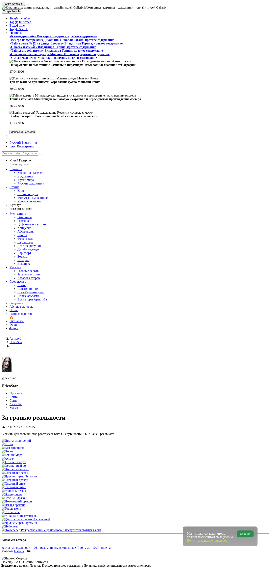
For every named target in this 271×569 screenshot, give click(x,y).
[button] (20, 18)
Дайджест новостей (23, 131)
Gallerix (19, 551)
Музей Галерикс (21, 162)
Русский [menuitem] (15, 142)
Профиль (16, 393)
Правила (36, 565)
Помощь (8, 562)
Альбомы (16, 404)
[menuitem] (34, 142)
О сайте (29, 562)
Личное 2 (103, 547)
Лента (14, 397)
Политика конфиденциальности (106, 565)
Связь (13, 400)
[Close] (40, 154)
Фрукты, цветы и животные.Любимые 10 (67, 547)
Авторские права (139, 565)
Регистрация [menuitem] (25, 146)
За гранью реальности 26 (20, 547)
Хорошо (245, 533)
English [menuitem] (26, 142)
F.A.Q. (18, 562)
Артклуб (21, 206)
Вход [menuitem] (13, 146)
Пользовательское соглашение (63, 565)
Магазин (15, 407)
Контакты (41, 562)
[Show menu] (27, 4)
